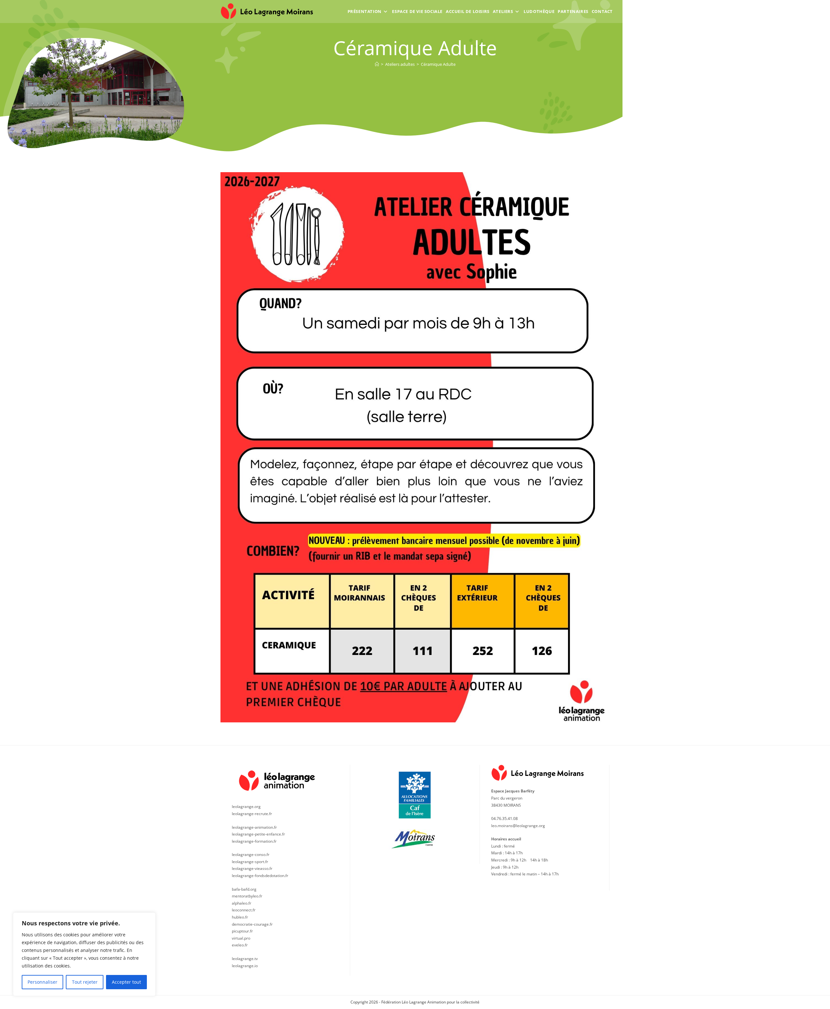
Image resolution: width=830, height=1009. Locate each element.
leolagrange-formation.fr (254, 841)
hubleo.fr (240, 917)
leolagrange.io (245, 965)
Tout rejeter (85, 982)
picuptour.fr (242, 931)
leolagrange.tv (245, 958)
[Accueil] (377, 64)
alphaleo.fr (241, 903)
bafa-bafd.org (244, 889)
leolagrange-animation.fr (254, 827)
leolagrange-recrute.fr (252, 813)
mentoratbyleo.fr (247, 896)
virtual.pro (241, 938)
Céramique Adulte (438, 64)
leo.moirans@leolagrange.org (518, 825)
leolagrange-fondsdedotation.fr (260, 875)
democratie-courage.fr (252, 924)
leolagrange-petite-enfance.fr (258, 834)
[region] (84, 954)
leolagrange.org (246, 806)
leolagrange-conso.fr (250, 854)
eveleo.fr (240, 945)
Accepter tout (126, 982)
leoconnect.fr (243, 910)
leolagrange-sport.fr (250, 861)
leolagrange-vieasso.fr (252, 868)
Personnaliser (42, 982)
